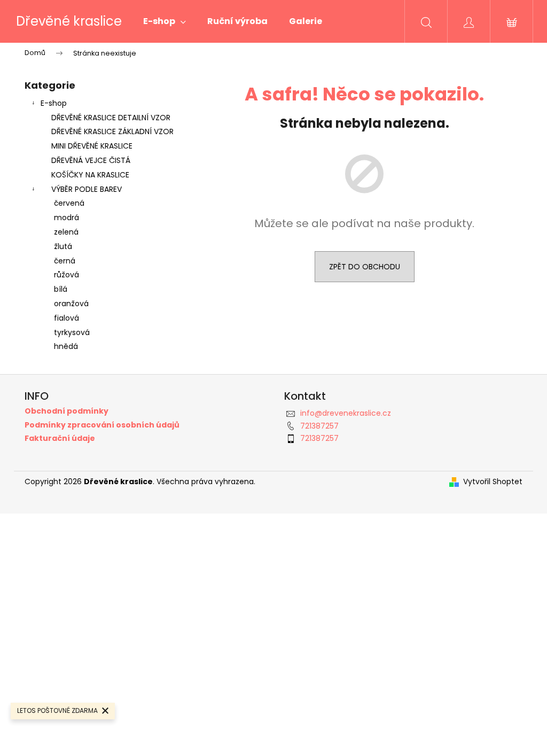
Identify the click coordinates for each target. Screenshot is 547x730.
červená (69, 203)
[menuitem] (164, 21)
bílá (60, 289)
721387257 (319, 426)
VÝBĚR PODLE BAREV (86, 189)
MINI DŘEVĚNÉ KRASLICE (91, 146)
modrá (66, 217)
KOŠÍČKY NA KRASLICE (90, 174)
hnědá (66, 346)
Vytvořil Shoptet (492, 482)
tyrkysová (72, 332)
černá (64, 260)
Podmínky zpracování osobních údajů (102, 425)
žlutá (63, 246)
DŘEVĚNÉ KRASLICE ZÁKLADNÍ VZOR (112, 131)
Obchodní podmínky (66, 411)
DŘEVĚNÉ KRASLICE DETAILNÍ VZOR (110, 117)
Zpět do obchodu (364, 266)
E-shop (54, 103)
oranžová (71, 303)
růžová (66, 274)
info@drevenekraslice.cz (345, 413)
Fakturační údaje (60, 438)
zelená (66, 232)
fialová (66, 318)
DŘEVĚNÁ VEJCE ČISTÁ (90, 160)
